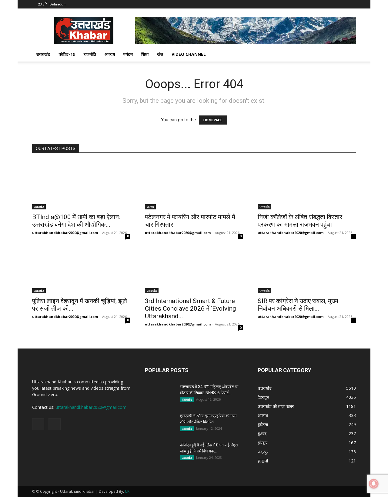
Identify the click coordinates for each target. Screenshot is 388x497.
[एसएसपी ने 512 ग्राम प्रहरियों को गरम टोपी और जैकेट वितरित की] (160, 423)
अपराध (110, 54)
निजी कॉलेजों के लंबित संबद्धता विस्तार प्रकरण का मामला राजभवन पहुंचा (300, 220)
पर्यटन (128, 54)
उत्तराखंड (43, 54)
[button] (348, 55)
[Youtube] (351, 4)
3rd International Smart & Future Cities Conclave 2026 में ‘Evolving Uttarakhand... (190, 308)
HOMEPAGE (212, 120)
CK (127, 491)
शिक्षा (145, 54)
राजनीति (90, 54)
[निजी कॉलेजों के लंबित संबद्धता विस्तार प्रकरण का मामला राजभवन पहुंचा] (307, 185)
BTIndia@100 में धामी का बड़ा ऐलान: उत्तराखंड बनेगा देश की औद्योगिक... (76, 220)
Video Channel (189, 54)
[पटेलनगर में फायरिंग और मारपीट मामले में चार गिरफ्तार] (194, 185)
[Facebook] (341, 4)
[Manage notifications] (374, 484)
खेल (160, 54)
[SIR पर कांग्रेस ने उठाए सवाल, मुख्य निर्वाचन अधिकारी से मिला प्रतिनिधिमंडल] (307, 269)
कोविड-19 (67, 54)
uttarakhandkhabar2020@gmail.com (65, 232)
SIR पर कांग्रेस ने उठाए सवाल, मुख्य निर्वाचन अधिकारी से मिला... (298, 304)
